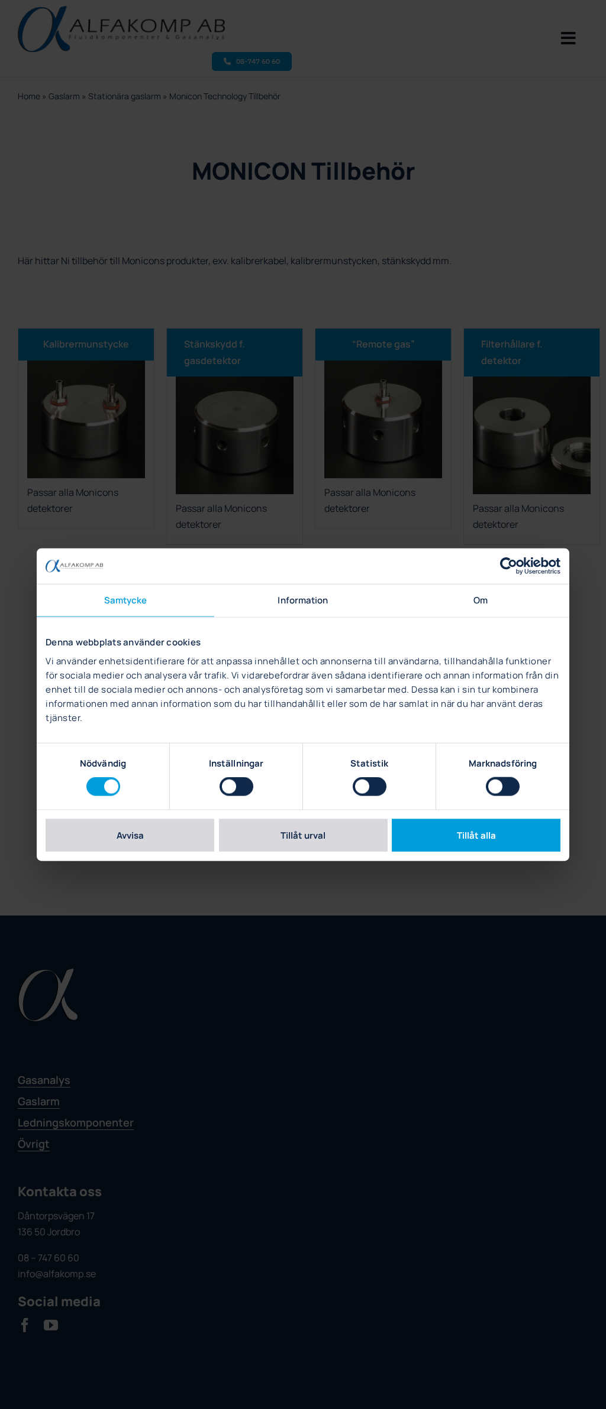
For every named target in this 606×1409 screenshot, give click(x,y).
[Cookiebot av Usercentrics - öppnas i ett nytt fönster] (508, 566)
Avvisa (130, 835)
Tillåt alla (476, 835)
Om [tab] (480, 600)
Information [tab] (303, 600)
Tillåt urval (303, 835)
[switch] (236, 786)
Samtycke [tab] (125, 600)
